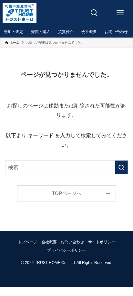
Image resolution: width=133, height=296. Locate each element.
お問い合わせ (72, 242)
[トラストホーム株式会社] (19, 13)
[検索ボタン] (94, 13)
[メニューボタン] (120, 13)
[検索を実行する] (121, 167)
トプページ (27, 242)
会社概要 (49, 242)
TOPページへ (66, 193)
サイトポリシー (101, 242)
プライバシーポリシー (66, 250)
